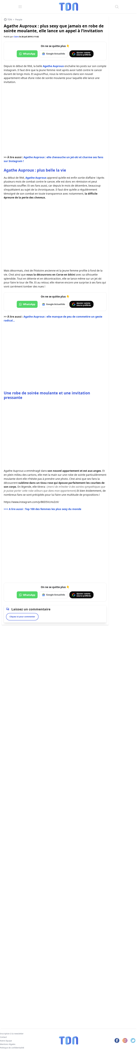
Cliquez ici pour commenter (22, 616)
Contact (3, 1037)
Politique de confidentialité (12, 1047)
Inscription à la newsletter (12, 1033)
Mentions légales (7, 1044)
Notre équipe (6, 1040)
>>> (42, 509)
